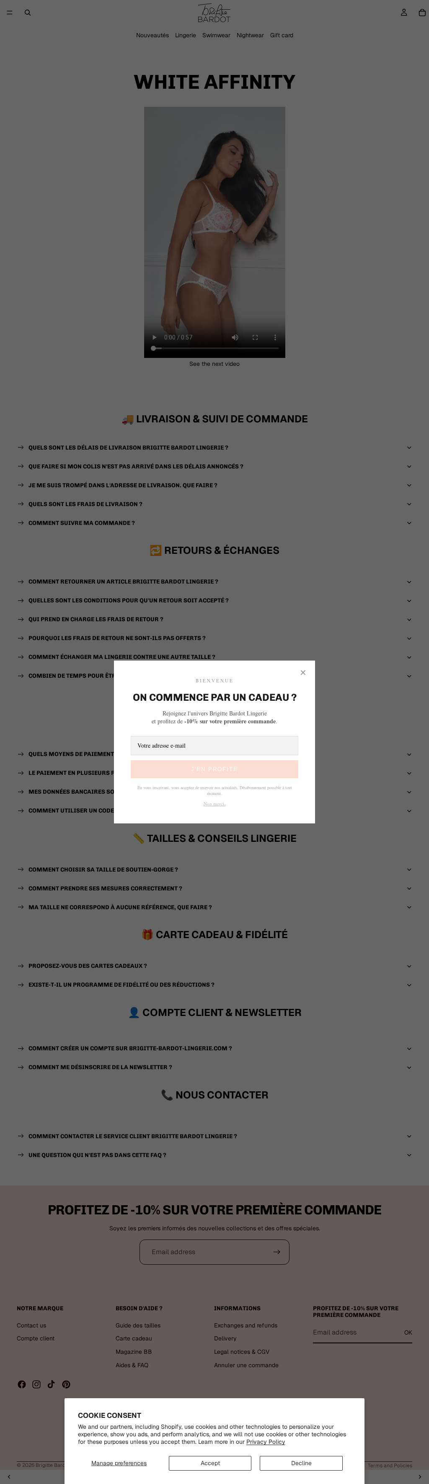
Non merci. (214, 803)
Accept (210, 1463)
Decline (301, 1463)
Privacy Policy (265, 1441)
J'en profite (214, 769)
